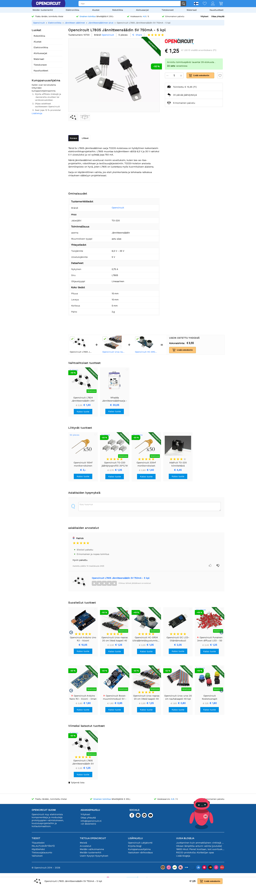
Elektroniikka (72, 10)
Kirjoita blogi (134, 846)
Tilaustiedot (38, 842)
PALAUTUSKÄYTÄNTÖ (43, 846)
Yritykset (204, 16)
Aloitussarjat (142, 10)
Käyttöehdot (38, 849)
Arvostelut (85, 846)
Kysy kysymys (86, 504)
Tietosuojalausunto (42, 852)
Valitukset (37, 855)
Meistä (83, 842)
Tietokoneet (168, 10)
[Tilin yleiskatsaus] (211, 4)
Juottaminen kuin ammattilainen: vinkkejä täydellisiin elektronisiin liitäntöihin (200, 842)
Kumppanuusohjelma (139, 849)
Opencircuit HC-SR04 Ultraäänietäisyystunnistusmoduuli (146, 352)
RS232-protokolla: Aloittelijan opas (195, 852)
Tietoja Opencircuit (93, 838)
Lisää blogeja (183, 855)
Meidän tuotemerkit (43, 10)
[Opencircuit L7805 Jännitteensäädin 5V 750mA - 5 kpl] (73, 117)
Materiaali (192, 10)
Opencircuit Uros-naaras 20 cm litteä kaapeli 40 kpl (113, 352)
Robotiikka (117, 10)
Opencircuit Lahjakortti (140, 842)
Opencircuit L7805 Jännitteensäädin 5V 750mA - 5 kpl (120, 578)
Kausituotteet (216, 10)
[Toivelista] (202, 4)
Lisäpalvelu (135, 838)
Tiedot (36, 838)
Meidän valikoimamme (92, 849)
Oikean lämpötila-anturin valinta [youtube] (199, 846)
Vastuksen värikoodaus (140, 852)
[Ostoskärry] (219, 4)
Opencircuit (118, 207)
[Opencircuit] (48, 3)
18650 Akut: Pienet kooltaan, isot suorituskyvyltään (200, 849)
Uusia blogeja (185, 838)
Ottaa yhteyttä (217, 16)
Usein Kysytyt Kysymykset (94, 855)
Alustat (95, 10)
